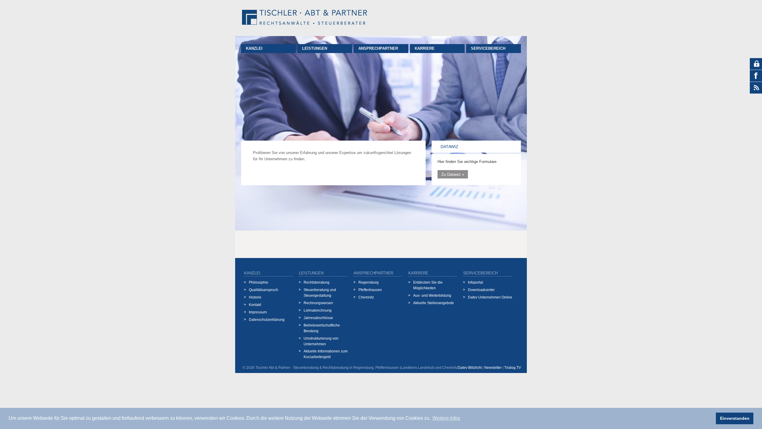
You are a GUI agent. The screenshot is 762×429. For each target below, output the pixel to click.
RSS (756, 88)
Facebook (756, 76)
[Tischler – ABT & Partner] (304, 18)
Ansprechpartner (378, 48)
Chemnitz (366, 297)
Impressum (258, 312)
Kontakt (255, 305)
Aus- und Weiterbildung (432, 295)
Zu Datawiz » (452, 174)
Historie (255, 297)
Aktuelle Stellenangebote (433, 303)
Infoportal (475, 282)
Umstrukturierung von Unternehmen (321, 341)
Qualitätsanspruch (263, 290)
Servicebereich (488, 48)
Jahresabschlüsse (318, 318)
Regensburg (368, 282)
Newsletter (493, 368)
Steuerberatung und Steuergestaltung (320, 292)
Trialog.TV (512, 368)
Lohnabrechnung (318, 310)
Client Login (756, 64)
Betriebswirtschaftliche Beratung (322, 328)
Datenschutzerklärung (267, 319)
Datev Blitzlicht (470, 368)
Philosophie (258, 282)
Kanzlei (254, 48)
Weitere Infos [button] (446, 418)
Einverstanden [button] (734, 418)
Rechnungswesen (318, 303)
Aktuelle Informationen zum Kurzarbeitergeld (326, 354)
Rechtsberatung (317, 282)
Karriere (425, 48)
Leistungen (314, 48)
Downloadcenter (481, 290)
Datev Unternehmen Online (490, 297)
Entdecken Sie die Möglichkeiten (428, 285)
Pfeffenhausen (370, 290)
